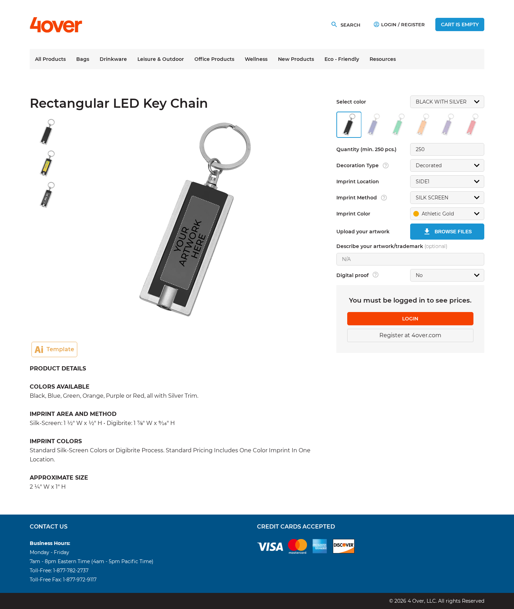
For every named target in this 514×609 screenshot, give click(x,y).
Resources (383, 59)
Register (413, 24)
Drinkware (113, 59)
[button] (447, 213)
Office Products (214, 59)
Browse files (453, 231)
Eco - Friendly (341, 59)
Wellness (256, 59)
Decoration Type (357, 165)
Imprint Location (357, 181)
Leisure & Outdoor (160, 59)
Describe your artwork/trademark (391, 246)
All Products (50, 59)
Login (389, 24)
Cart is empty (460, 24)
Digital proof (352, 275)
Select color (351, 102)
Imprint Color (353, 214)
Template (60, 349)
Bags (82, 59)
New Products (296, 59)
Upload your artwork (363, 231)
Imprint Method (356, 197)
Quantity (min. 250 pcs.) (366, 149)
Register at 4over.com (410, 335)
